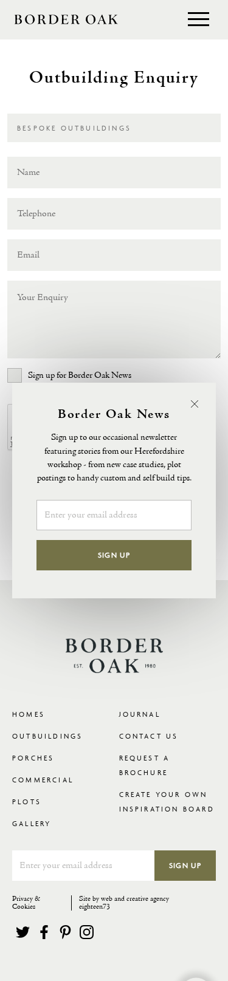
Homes (28, 714)
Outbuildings (47, 735)
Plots (26, 801)
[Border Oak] (66, 19)
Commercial (43, 779)
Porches (33, 757)
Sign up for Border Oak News (79, 375)
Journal (140, 714)
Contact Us (149, 735)
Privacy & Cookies (26, 903)
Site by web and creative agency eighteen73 (124, 903)
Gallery (31, 823)
